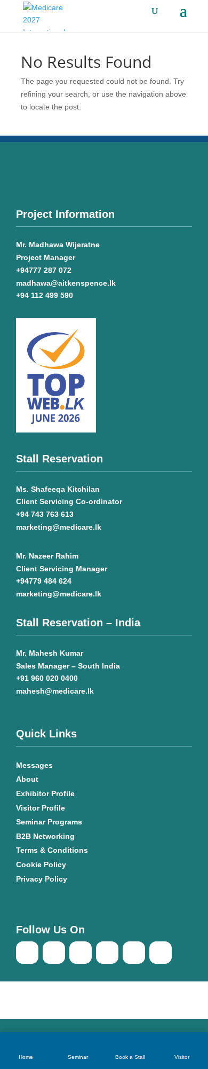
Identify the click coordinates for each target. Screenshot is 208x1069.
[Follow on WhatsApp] (134, 952)
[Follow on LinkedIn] (107, 952)
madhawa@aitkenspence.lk (66, 283)
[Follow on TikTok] (80, 952)
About (27, 779)
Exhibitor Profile (45, 793)
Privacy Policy (41, 879)
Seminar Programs (49, 822)
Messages (34, 765)
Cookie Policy (42, 864)
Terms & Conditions (52, 850)
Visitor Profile (40, 808)
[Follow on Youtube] (54, 952)
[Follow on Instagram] (160, 952)
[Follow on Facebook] (27, 952)
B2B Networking (45, 836)
